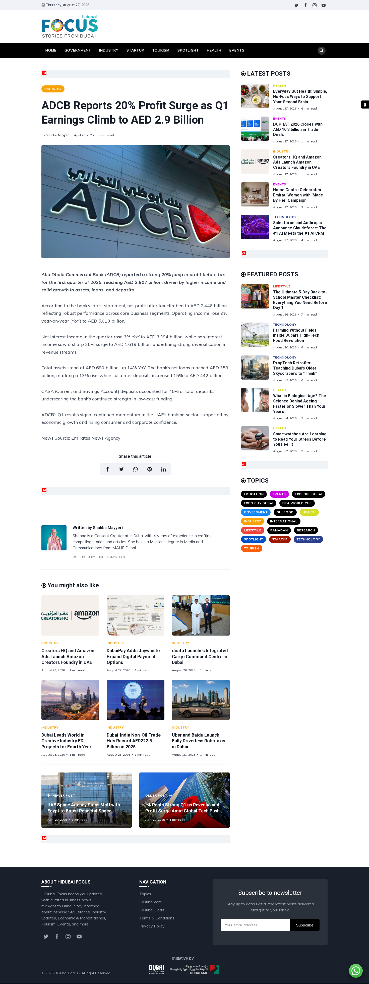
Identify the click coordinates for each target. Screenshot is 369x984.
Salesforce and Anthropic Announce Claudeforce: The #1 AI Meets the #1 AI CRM (300, 228)
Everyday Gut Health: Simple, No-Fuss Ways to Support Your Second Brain (300, 96)
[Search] (322, 51)
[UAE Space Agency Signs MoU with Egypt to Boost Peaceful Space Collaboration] (86, 800)
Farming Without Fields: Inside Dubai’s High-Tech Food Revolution (296, 335)
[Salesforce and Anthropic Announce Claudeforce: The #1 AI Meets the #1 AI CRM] (257, 228)
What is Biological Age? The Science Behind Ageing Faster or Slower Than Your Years (299, 403)
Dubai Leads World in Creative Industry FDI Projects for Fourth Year (66, 740)
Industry (108, 50)
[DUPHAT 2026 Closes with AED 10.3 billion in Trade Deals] (257, 130)
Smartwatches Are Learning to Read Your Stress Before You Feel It (300, 439)
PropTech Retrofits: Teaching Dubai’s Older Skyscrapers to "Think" (295, 368)
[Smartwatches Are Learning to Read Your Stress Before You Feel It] (257, 439)
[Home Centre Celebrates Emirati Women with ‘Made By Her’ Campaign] (257, 195)
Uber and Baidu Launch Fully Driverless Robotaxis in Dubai (198, 740)
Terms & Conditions (156, 917)
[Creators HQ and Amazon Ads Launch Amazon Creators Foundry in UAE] (70, 615)
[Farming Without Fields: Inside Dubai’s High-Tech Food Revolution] (257, 336)
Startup (135, 50)
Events (236, 50)
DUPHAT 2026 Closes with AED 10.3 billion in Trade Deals (298, 129)
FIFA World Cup (297, 503)
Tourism (160, 50)
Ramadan (279, 530)
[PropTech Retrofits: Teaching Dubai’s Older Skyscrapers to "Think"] (257, 368)
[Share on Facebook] (107, 469)
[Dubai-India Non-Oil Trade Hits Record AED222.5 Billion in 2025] (135, 700)
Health (214, 50)
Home (50, 50)
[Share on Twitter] (121, 469)
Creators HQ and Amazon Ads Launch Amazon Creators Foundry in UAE (67, 656)
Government (78, 50)
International (283, 521)
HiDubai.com (150, 901)
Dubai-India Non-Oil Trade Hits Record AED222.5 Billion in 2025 (134, 740)
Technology (284, 217)
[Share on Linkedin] (164, 469)
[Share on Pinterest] (150, 469)
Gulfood (285, 512)
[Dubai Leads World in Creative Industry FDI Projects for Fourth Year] (70, 700)
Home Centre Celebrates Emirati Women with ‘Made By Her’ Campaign (298, 195)
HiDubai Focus (66, 973)
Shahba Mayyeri (57, 135)
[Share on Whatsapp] (136, 469)
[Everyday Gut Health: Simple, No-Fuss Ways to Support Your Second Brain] (257, 97)
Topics (145, 893)
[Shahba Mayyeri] (54, 548)
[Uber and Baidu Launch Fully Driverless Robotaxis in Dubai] (201, 700)
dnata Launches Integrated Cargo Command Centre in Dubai (200, 656)
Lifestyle (281, 286)
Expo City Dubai (258, 503)
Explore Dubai (308, 494)
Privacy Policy (152, 925)
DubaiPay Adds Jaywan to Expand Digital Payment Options (133, 656)
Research (306, 530)
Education (254, 494)
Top (319, 973)
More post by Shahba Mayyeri (98, 557)
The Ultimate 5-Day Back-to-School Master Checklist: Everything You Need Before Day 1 (300, 300)
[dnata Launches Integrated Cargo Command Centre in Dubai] (201, 615)
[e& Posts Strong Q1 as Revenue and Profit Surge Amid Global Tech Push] (184, 800)
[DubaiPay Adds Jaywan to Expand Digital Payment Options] (135, 615)
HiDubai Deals (152, 909)
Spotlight (188, 50)
